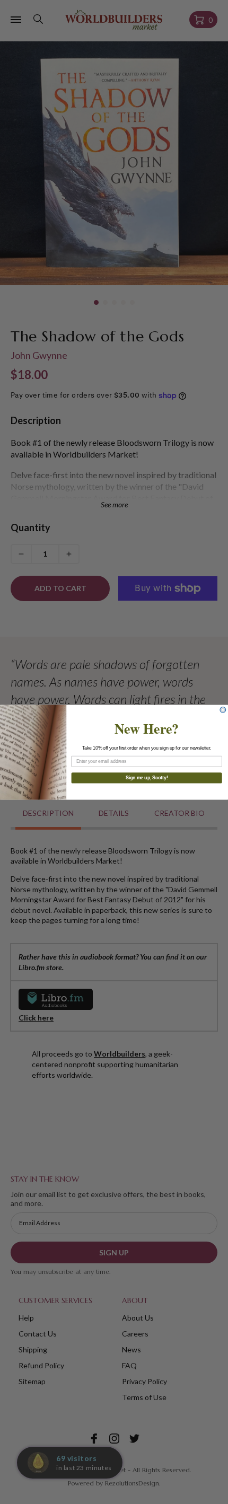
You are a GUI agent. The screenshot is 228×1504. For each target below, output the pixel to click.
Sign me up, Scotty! (147, 777)
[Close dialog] (223, 710)
